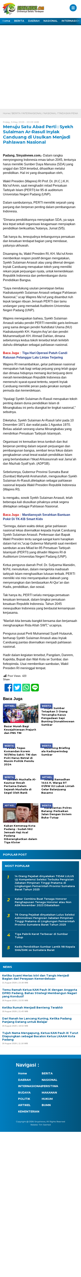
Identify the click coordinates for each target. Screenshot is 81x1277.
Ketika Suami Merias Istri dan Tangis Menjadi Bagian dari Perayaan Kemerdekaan (35, 977)
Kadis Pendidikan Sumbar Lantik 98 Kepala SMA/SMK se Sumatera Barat (45, 948)
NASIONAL (50, 20)
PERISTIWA (50, 1086)
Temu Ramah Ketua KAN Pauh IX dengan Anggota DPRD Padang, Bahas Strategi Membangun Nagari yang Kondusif (39, 993)
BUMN (46, 1105)
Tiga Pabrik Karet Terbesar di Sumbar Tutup (41, 935)
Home (6, 20)
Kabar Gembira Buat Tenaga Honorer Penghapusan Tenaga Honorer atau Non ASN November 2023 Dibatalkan (43, 902)
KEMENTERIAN (27, 1111)
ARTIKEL (24, 1105)
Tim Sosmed (45, 1124)
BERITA (19, 20)
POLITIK (24, 1099)
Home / (7, 113)
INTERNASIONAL (32, 113)
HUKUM (47, 1099)
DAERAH (34, 20)
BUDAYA (24, 1092)
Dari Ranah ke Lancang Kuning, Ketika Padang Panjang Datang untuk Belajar (37, 1020)
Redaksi (34, 1124)
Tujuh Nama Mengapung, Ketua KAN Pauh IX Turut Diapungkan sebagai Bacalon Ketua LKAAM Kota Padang (40, 1036)
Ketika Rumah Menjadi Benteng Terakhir (32, 1007)
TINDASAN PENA (68, 113)
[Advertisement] (40, 66)
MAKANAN (49, 1092)
